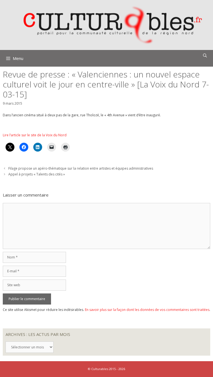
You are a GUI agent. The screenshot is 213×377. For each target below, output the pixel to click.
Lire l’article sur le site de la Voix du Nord (35, 135)
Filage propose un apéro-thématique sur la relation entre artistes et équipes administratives (80, 168)
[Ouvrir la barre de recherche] (205, 55)
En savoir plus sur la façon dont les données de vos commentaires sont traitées (147, 309)
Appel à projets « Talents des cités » (36, 174)
